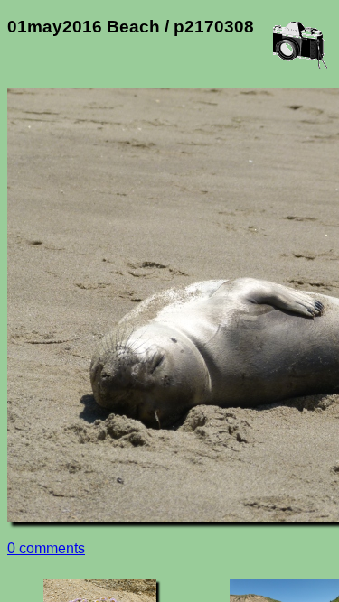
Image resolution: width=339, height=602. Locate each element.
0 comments (46, 548)
